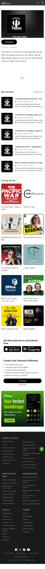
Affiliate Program (27, 529)
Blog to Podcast (27, 461)
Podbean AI (6, 463)
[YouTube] (28, 550)
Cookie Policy (21, 553)
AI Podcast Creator (28, 458)
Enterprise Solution (8, 448)
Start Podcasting (27, 442)
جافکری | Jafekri (29, 268)
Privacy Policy (9, 553)
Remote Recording (8, 460)
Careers (25, 519)
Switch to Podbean (8, 494)
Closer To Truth (28, 207)
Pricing (4, 444)
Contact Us (26, 532)
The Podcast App (8, 454)
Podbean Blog (27, 516)
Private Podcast (7, 451)
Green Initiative (27, 525)
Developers (6, 540)
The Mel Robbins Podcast (32, 237)
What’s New (6, 516)
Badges (4, 534)
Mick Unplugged (29, 329)
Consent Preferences (21, 556)
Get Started (22, 381)
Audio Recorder (7, 457)
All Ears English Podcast (9, 329)
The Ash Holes (19, 36)
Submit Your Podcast (9, 491)
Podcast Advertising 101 (30, 501)
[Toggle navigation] (42, 2)
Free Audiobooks (7, 500)
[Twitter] (20, 550)
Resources (5, 537)
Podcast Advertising (8, 480)
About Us (25, 513)
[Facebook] (16, 549)
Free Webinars (7, 519)
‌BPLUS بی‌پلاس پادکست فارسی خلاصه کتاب (9, 299)
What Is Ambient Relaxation (31, 504)
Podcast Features (8, 441)
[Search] (37, 2)
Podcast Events (7, 522)
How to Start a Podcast (30, 477)
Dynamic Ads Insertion (9, 483)
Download (9, 42)
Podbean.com (29, 560)
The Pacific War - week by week (11, 208)
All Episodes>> (38, 92)
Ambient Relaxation (8, 503)
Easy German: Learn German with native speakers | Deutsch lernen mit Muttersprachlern (32, 299)
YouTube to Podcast (29, 464)
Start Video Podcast (29, 445)
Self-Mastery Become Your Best (11, 238)
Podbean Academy (8, 525)
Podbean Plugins (7, 497)
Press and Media (27, 522)
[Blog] (24, 549)
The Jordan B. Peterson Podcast (9, 269)
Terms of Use (33, 553)
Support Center (7, 513)
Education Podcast (28, 468)
